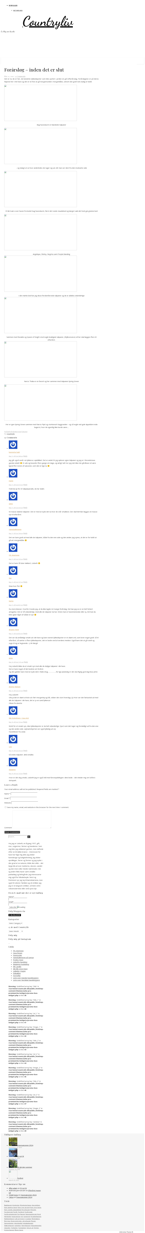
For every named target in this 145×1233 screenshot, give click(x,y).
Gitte (11, 504)
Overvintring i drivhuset (21, 1221)
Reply (25, 456)
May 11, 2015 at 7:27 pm (16, 582)
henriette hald (14, 452)
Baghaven (8, 1205)
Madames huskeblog (21, 964)
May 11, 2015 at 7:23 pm (16, 559)
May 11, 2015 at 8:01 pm (16, 605)
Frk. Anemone (14, 555)
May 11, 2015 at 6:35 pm (16, 508)
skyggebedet (28, 1223)
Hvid (39, 1214)
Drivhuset (26, 1210)
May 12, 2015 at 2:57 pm (16, 691)
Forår (15, 1212)
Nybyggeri (36, 1219)
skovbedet (18, 1223)
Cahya (11, 1197)
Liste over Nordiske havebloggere (26, 980)
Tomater (14, 1228)
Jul (22, 1216)
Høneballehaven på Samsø (23, 957)
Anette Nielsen (14, 687)
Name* (11, 897)
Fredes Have (18, 960)
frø (18, 1214)
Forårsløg (12, 432)
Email (7, 798)
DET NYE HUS (18, 10)
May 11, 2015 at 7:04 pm (16, 533)
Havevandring (31, 1214)
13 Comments (20, 76)
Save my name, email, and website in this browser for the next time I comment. (38, 807)
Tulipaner (24, 432)
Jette (11, 658)
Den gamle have (10, 1207)
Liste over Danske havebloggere (26, 978)
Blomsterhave (25, 1205)
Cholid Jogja (13, 1195)
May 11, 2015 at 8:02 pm (16, 633)
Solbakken (17, 973)
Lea (10, 746)
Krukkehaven (36, 1216)
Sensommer (9, 1223)
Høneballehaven (15, 529)
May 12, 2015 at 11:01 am (16, 662)
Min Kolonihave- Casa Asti (19, 718)
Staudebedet (36, 1225)
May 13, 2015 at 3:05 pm (16, 750)
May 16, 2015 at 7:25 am (16, 773)
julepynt (27, 1216)
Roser (33, 1221)
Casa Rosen (17, 953)
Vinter (36, 1228)
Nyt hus (7, 1221)
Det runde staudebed (13, 1210)
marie (11, 481)
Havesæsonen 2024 (28, 1195)
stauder (7, 1228)
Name (7, 794)
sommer (17, 1225)
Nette (11, 601)
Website (7, 803)
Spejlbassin (26, 1225)
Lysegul (28, 1219)
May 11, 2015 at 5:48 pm (16, 456)
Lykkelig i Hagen (19, 971)
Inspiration (16, 1216)
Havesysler (17, 955)
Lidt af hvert (19, 1219)
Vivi (10, 578)
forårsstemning (10, 1214)
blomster (16, 1205)
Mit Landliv (17, 966)
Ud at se (30, 1228)
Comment (8, 827)
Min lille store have (20, 969)
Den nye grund (24, 1207)
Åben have (19, 1230)
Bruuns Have (14, 629)
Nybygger (13, 5)
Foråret (6, 432)
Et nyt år (23, 1188)
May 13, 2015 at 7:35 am (16, 722)
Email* (10, 902)
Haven (22, 1214)
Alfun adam (13, 1188)
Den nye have (35, 1207)
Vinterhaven (9, 1230)
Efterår (33, 1210)
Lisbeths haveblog (20, 962)
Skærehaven (9, 1225)
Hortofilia (16, 975)
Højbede (7, 1216)
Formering (8, 1212)
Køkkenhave (9, 1219)
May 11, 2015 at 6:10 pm (16, 485)
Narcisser (18, 432)
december (36, 1205)
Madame (12, 769)
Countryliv (48, 21)
